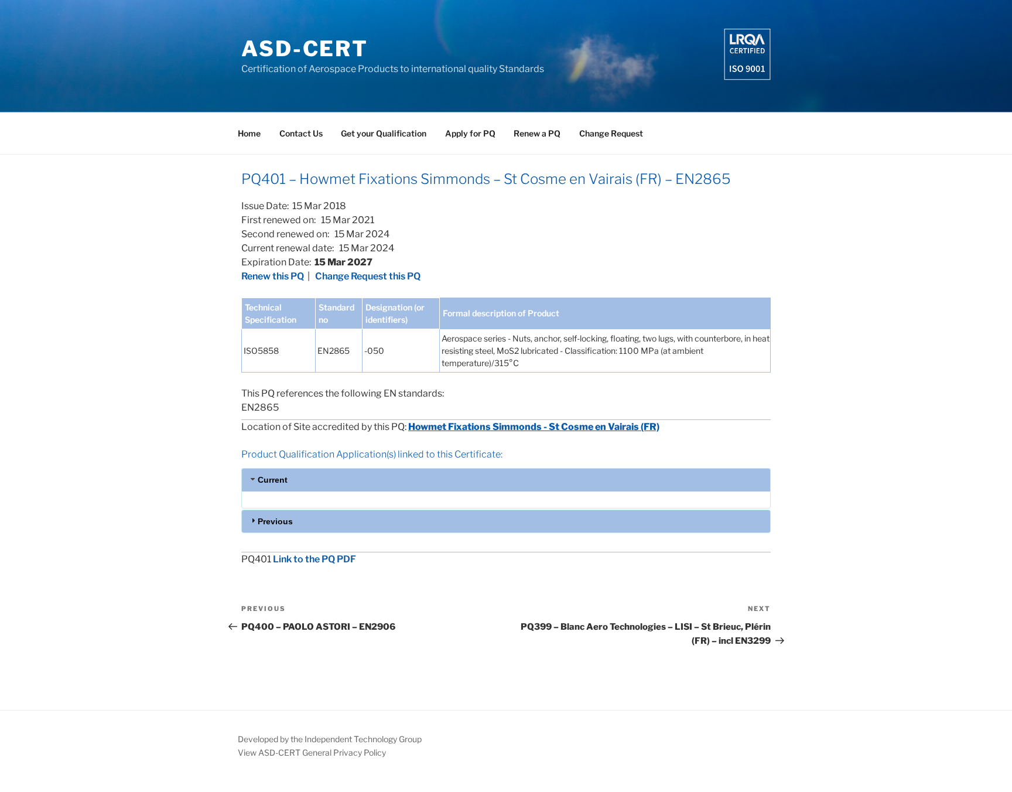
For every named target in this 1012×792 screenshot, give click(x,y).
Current (273, 479)
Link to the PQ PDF (314, 559)
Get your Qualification (383, 133)
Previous (275, 521)
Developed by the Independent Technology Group (330, 739)
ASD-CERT (304, 49)
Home (249, 133)
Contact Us (301, 133)
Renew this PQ (272, 276)
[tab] (506, 479)
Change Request (611, 133)
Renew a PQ (537, 133)
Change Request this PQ (367, 276)
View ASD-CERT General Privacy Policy (312, 752)
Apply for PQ (470, 133)
